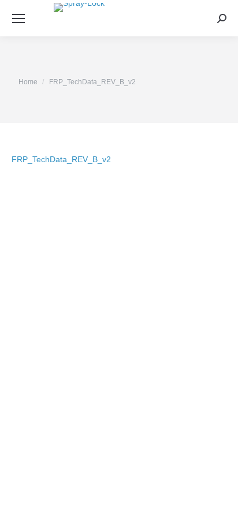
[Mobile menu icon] (18, 18)
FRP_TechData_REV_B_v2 (61, 159)
